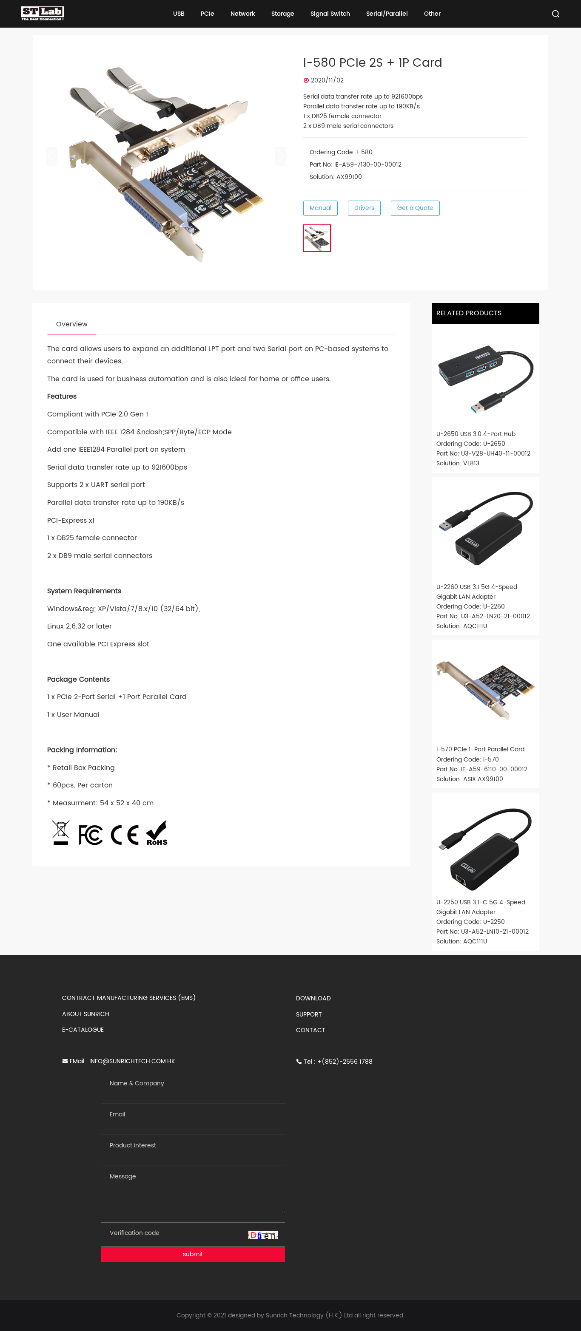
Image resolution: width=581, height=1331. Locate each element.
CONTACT (310, 1030)
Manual (320, 208)
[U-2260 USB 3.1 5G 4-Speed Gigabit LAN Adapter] (485, 530)
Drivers (364, 208)
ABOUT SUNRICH (85, 1014)
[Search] (555, 13)
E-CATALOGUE (83, 1030)
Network (243, 14)
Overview (72, 324)
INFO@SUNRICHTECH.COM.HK (132, 1061)
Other (432, 14)
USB (179, 14)
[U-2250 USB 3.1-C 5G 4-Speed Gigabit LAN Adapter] (485, 846)
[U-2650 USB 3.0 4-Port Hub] (485, 378)
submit (193, 1254)
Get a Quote (415, 208)
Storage (282, 14)
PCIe (207, 14)
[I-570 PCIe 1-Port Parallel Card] (485, 693)
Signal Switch (330, 14)
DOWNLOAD (313, 998)
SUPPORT (309, 1014)
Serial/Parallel (387, 14)
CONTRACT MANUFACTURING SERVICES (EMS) (129, 998)
